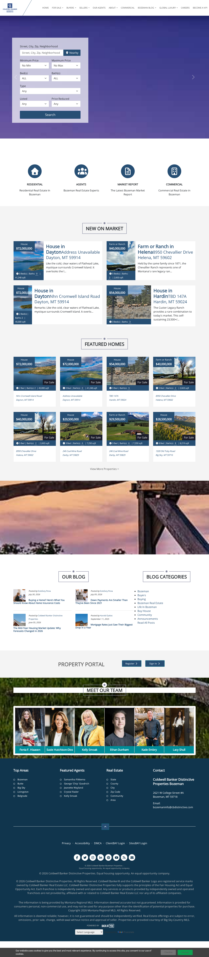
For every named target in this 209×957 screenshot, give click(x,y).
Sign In (153, 663)
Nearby (73, 53)
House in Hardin (162, 293)
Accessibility (82, 843)
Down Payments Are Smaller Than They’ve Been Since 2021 (101, 601)
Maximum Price (61, 60)
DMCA (98, 843)
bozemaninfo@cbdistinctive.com (173, 807)
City (113, 787)
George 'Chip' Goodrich (76, 783)
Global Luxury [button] (167, 7)
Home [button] (45, 7)
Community (144, 615)
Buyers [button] (70, 7)
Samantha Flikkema (74, 779)
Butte (20, 783)
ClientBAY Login (115, 843)
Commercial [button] (128, 7)
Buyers (141, 595)
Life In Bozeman (147, 607)
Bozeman (143, 591)
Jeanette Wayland (73, 787)
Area (113, 799)
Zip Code (115, 791)
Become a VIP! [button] (200, 7)
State (113, 779)
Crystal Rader (71, 791)
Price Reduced (60, 99)
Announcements (147, 619)
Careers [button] (185, 7)
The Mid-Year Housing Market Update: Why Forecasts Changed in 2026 (37, 629)
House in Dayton (55, 249)
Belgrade (22, 795)
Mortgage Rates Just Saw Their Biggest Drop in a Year (104, 626)
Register (130, 663)
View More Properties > (104, 469)
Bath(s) (56, 73)
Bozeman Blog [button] (146, 7)
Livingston (23, 791)
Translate (129, 932)
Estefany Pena (44, 591)
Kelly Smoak (70, 795)
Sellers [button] (83, 7)
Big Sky (21, 787)
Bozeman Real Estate (150, 603)
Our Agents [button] (99, 7)
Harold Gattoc (106, 615)
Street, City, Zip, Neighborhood (39, 46)
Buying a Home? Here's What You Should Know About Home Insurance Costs (39, 601)
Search (55, 114)
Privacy (66, 843)
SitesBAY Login (138, 843)
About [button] (112, 7)
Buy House (144, 611)
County (114, 783)
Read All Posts (146, 622)
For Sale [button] (57, 7)
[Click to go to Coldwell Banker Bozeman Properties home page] (12, 7)
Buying (141, 599)
